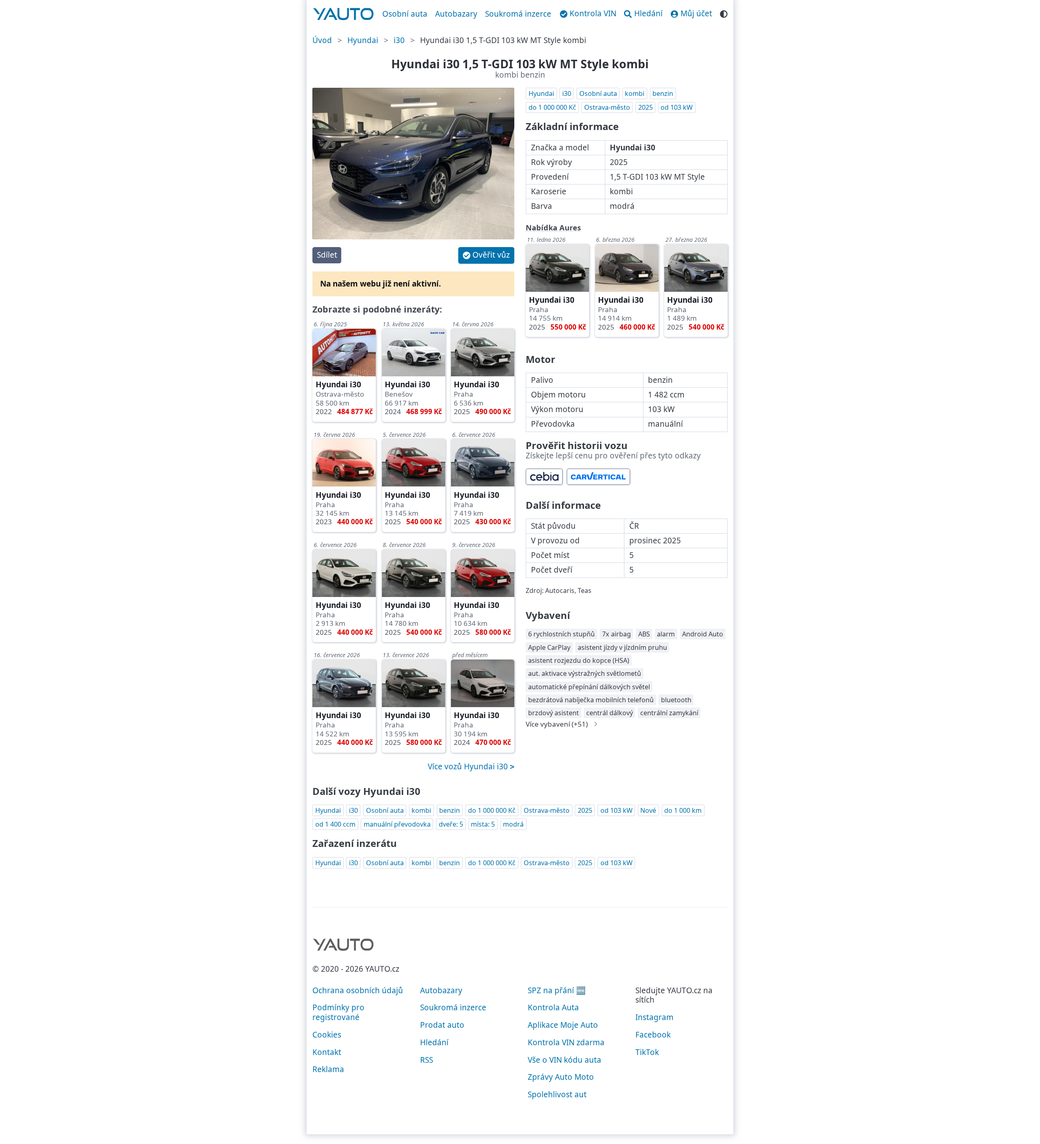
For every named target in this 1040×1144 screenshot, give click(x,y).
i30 (399, 40)
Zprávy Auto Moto (561, 1077)
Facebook (653, 1034)
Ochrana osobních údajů (357, 990)
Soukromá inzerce (518, 14)
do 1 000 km (683, 810)
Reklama (328, 1069)
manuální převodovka (397, 824)
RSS (426, 1060)
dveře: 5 (451, 824)
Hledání (434, 1042)
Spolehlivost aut (557, 1094)
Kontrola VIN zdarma (566, 1042)
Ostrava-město (607, 107)
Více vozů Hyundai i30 (469, 766)
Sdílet (327, 255)
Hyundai (362, 40)
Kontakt (326, 1052)
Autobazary (456, 14)
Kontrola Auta (553, 1007)
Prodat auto (442, 1025)
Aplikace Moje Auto (563, 1025)
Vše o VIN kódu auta (564, 1060)
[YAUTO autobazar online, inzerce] (343, 14)
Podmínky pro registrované (338, 1012)
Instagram (654, 1017)
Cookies (326, 1034)
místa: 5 (483, 824)
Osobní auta (404, 14)
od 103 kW (677, 107)
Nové (648, 810)
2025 (645, 107)
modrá (513, 824)
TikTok (647, 1052)
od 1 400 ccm (335, 824)
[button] (486, 255)
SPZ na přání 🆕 (557, 990)
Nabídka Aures (553, 227)
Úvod (322, 40)
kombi (634, 93)
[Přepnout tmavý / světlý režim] (724, 13)
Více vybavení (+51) (557, 724)
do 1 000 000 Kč (552, 107)
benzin (662, 93)
